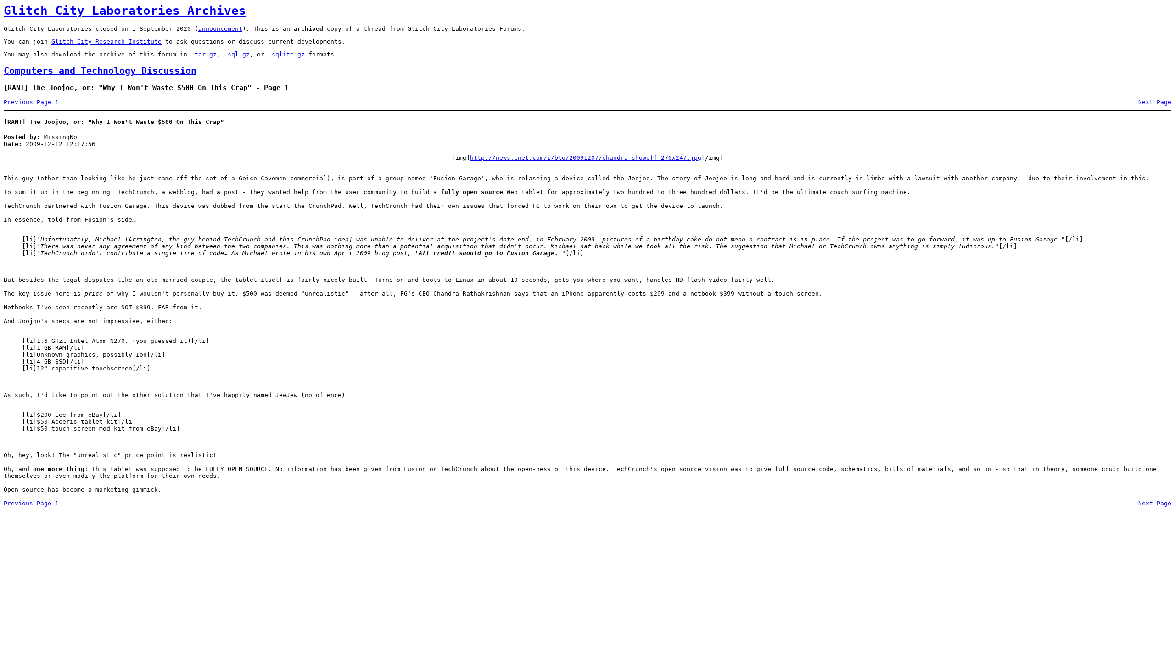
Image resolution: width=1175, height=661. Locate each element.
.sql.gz (237, 54)
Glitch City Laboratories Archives (125, 10)
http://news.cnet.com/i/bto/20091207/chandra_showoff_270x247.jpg (585, 157)
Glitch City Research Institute (106, 41)
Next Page (1154, 102)
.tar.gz (204, 54)
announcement (220, 28)
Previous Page (27, 102)
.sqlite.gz (286, 54)
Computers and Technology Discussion (100, 71)
